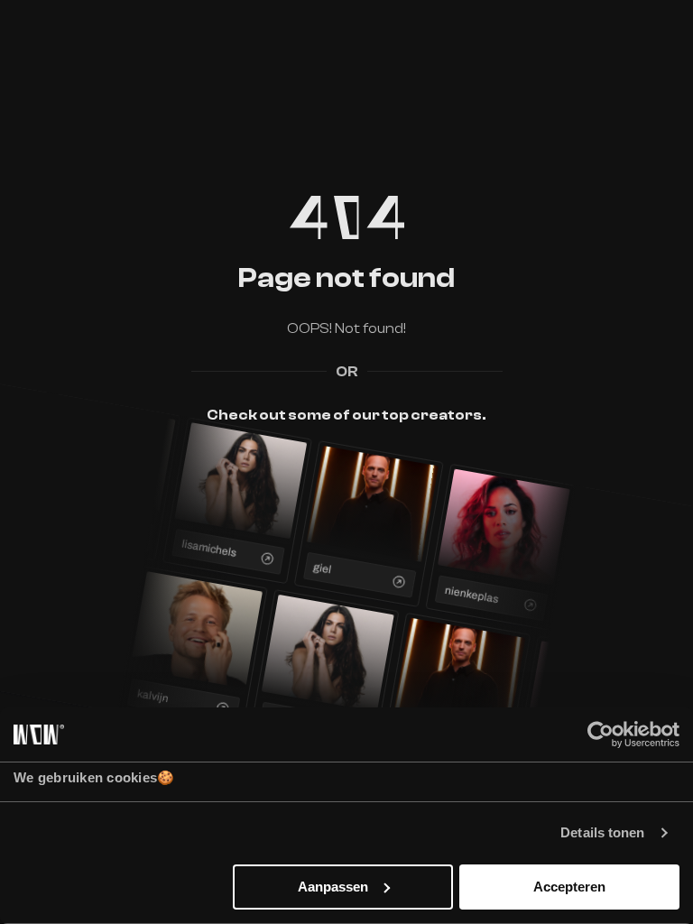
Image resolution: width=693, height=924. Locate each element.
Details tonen (602, 832)
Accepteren (569, 886)
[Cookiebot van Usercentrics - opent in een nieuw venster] (600, 734)
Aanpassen (333, 886)
